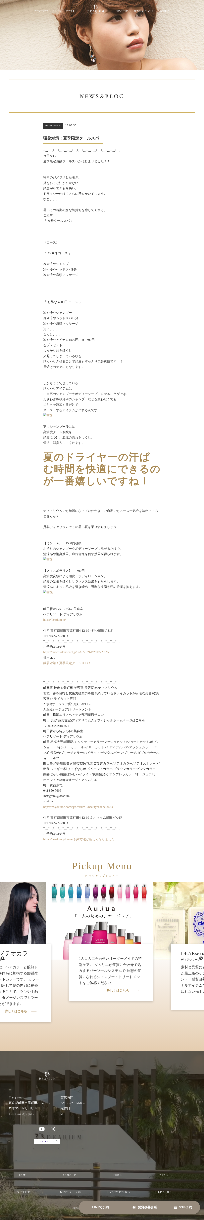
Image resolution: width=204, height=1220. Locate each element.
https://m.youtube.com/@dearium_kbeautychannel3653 (78, 807)
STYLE (70, 11)
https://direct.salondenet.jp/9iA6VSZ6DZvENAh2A (76, 652)
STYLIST (122, 11)
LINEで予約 (100, 1207)
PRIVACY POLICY (117, 1192)
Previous (3, 958)
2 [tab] (99, 1043)
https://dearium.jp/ (54, 619)
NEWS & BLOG (142, 11)
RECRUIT (164, 11)
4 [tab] (111, 1043)
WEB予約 (185, 1207)
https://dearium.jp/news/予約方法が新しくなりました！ (80, 839)
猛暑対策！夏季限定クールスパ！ (67, 663)
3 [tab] (105, 1043)
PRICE (57, 11)
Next (201, 958)
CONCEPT (41, 11)
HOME (23, 1175)
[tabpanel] (102, 946)
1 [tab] (93, 1043)
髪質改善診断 (147, 1207)
